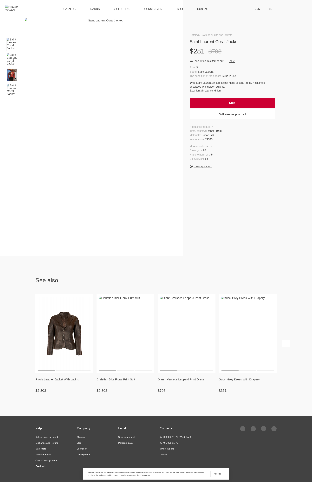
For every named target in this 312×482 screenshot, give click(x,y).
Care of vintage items (46, 460)
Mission (81, 437)
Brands (94, 9)
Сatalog (69, 9)
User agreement (126, 437)
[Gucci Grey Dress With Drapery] (247, 334)
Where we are (167, 448)
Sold (232, 102)
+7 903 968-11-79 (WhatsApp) (175, 437)
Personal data (125, 443)
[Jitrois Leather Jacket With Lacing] (64, 334)
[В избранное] (273, 41)
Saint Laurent (205, 71)
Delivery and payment (46, 437)
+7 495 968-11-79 (169, 443)
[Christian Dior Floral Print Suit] (125, 334)
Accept (217, 474)
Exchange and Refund (46, 443)
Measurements (43, 454)
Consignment (154, 9)
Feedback (40, 466)
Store (232, 61)
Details (163, 454)
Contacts (204, 9)
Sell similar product (232, 114)
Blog (180, 9)
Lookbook (82, 448)
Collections (122, 9)
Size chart (40, 448)
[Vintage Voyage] (12, 9)
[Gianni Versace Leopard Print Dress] (186, 334)
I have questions (203, 166)
